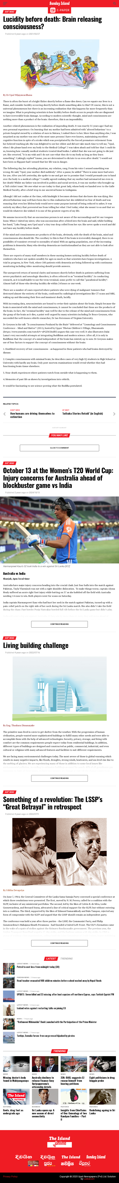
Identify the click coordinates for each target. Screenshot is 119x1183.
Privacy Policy (10, 1176)
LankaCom (89, 1178)
